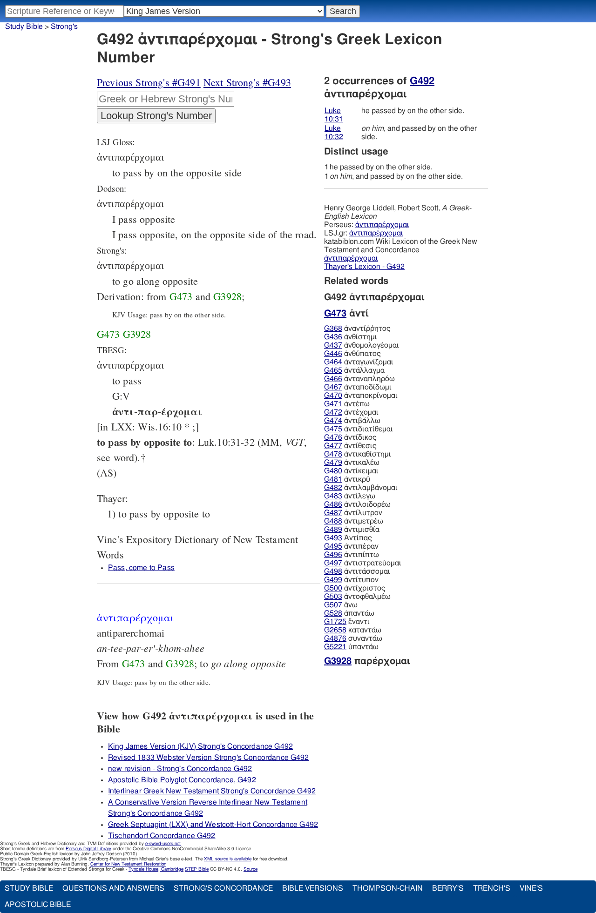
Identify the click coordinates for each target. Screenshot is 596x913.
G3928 (227, 296)
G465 (333, 370)
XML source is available (227, 859)
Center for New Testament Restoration (128, 864)
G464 (333, 362)
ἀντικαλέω (351, 462)
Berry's (448, 888)
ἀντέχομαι (351, 412)
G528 (333, 613)
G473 (181, 296)
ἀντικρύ (347, 479)
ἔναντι (347, 621)
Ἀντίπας (348, 538)
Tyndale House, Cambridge (156, 869)
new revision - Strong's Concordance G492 (180, 768)
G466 (333, 379)
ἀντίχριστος (355, 588)
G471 (333, 404)
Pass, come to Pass (141, 567)
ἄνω (341, 605)
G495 (333, 546)
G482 (333, 487)
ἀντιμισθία (351, 529)
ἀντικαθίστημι (357, 454)
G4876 (335, 638)
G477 (333, 446)
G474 (333, 420)
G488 (333, 521)
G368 (333, 328)
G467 (333, 387)
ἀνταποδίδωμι (358, 387)
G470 (333, 395)
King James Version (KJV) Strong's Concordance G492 (200, 746)
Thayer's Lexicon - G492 (364, 266)
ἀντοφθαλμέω (357, 596)
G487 (333, 513)
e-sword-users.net (163, 843)
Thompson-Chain (387, 888)
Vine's (531, 888)
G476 (333, 437)
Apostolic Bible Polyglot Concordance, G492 (182, 780)
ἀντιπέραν (351, 546)
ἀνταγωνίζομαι (358, 362)
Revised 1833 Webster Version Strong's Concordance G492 (208, 757)
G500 (333, 588)
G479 (333, 462)
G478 (333, 454)
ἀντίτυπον (351, 580)
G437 (333, 345)
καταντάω (352, 630)
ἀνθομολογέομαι (361, 345)
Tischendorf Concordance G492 (161, 835)
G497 (333, 563)
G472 (333, 412)
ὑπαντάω (351, 647)
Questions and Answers (113, 888)
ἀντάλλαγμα (354, 370)
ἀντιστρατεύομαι (362, 563)
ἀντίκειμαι (351, 471)
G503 (333, 596)
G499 (333, 580)
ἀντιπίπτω (351, 554)
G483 (333, 496)
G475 (333, 429)
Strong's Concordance (223, 888)
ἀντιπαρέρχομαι (382, 224)
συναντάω (353, 638)
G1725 (335, 621)
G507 (333, 605)
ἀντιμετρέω (353, 521)
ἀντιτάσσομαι (357, 571)
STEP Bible (197, 869)
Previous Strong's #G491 (149, 82)
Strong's (64, 26)
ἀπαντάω (349, 613)
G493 (333, 538)
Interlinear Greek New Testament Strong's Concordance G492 (212, 791)
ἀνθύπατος (352, 353)
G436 (333, 337)
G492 (422, 81)
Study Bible (24, 26)
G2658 (335, 630)
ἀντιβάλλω (352, 420)
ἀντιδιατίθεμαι (358, 429)
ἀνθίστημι (350, 337)
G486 (333, 504)
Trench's (491, 888)
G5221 (335, 647)
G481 (333, 479)
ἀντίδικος (350, 437)
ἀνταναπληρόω (359, 379)
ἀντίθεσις (350, 446)
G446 (333, 353)
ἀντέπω (347, 404)
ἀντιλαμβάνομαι (361, 487)
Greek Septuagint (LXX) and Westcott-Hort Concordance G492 (213, 824)
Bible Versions (312, 888)
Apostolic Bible (38, 904)
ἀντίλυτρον (353, 513)
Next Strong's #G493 (247, 82)
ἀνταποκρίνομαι (361, 395)
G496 (333, 554)
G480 (333, 471)
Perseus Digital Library (88, 848)
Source (250, 869)
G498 (333, 571)
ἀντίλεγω (349, 496)
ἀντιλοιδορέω (357, 504)
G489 (333, 529)
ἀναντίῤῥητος (357, 328)
